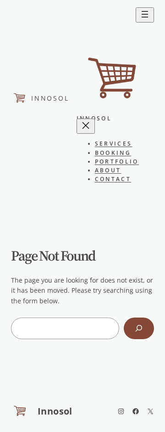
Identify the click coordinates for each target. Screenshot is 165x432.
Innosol (50, 98)
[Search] (139, 328)
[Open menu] (145, 15)
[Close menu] (86, 126)
